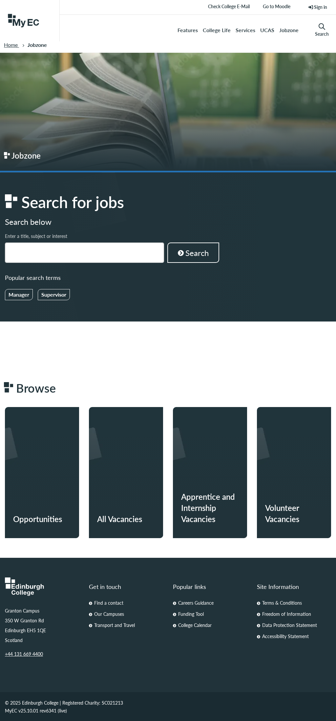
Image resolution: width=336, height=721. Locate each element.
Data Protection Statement (289, 625)
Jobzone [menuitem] (289, 30)
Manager (19, 294)
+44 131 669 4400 (24, 654)
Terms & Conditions (282, 602)
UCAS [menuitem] (267, 30)
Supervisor (53, 294)
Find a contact (108, 602)
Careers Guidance (196, 602)
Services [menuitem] (245, 30)
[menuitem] (318, 7)
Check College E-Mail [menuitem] (229, 8)
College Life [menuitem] (217, 30)
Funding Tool (191, 614)
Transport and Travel (114, 625)
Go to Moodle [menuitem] (276, 8)
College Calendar (195, 625)
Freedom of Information (286, 614)
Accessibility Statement (285, 636)
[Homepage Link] (42, 586)
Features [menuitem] (188, 30)
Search (322, 33)
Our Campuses (109, 614)
